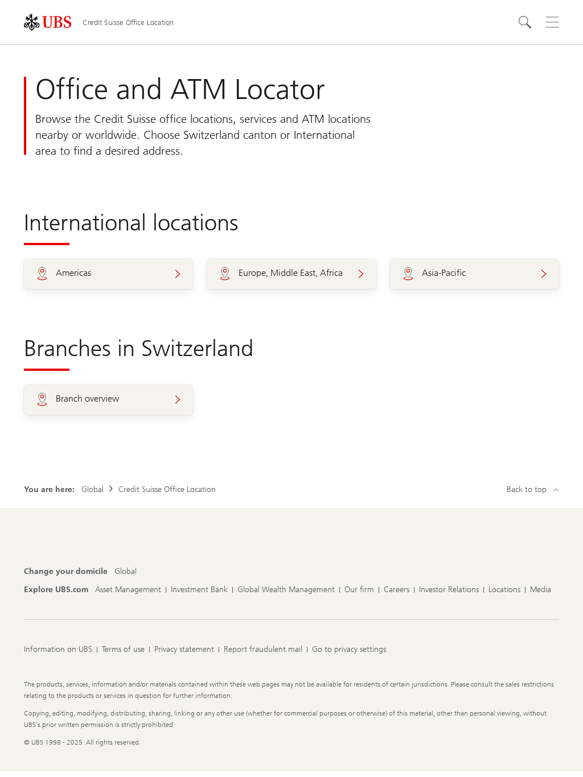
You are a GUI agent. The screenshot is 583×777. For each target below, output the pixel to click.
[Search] (525, 22)
